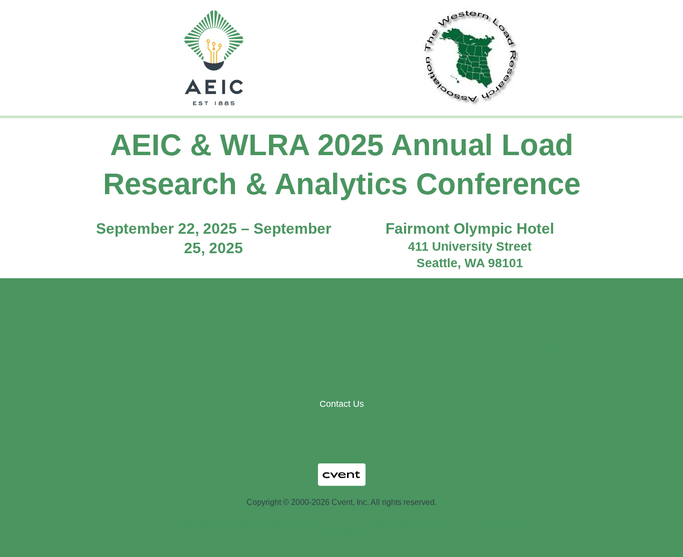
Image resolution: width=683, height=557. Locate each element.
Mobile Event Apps (301, 521)
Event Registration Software (394, 521)
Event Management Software (207, 521)
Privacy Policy (337, 533)
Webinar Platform (485, 521)
